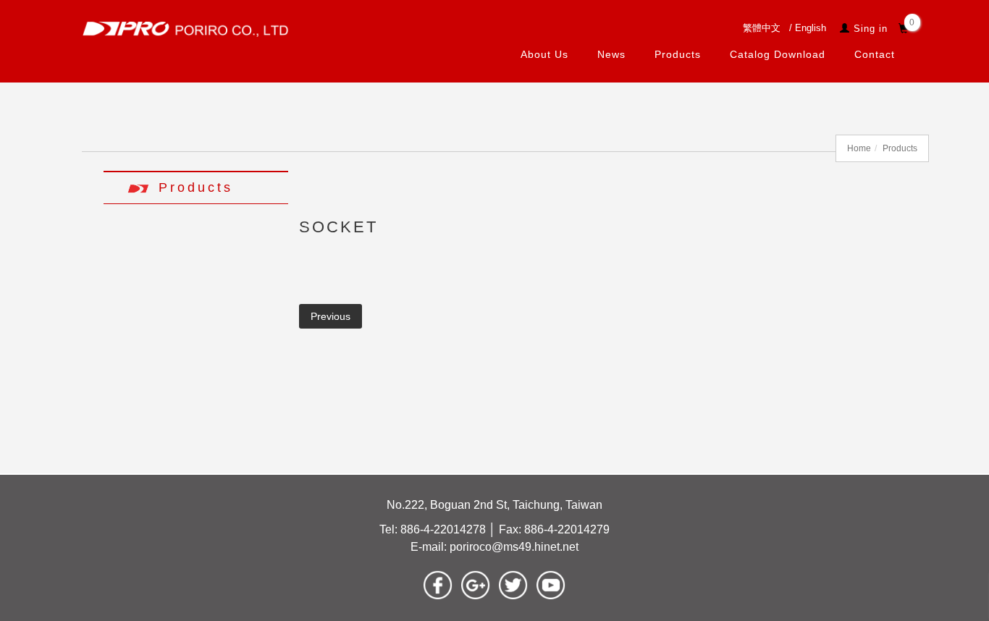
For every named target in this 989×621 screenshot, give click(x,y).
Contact (874, 54)
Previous (330, 316)
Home (859, 148)
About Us (544, 54)
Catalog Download (777, 54)
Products (677, 54)
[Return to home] (185, 28)
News (611, 54)
